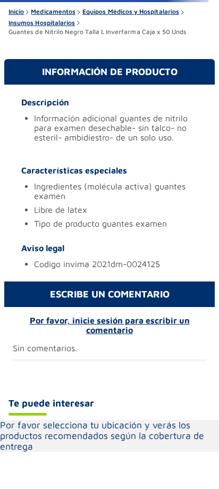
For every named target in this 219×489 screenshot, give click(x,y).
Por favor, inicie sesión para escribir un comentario (110, 325)
